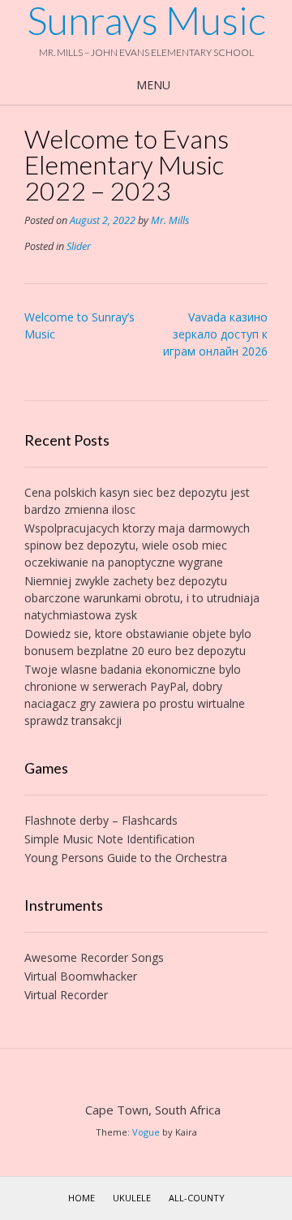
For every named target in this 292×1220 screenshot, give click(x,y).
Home (81, 1198)
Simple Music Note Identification (109, 839)
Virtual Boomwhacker (80, 976)
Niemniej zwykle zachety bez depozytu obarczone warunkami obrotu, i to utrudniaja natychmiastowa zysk (142, 598)
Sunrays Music (146, 20)
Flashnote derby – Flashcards (101, 820)
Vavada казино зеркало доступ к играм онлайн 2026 (215, 334)
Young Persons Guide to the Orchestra (125, 857)
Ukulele (132, 1198)
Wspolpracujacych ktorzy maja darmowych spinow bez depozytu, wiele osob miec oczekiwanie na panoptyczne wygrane (137, 545)
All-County (197, 1198)
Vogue (146, 1132)
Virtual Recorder (66, 994)
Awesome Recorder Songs (94, 957)
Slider (79, 246)
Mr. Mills (170, 220)
